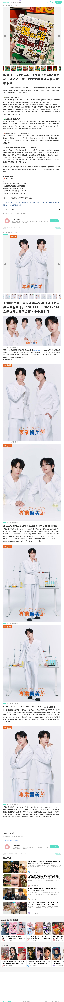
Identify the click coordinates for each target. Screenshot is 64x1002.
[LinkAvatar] (7, 220)
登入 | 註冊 (58, 2)
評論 (58, 228)
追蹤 (55, 221)
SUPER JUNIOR (38, 350)
